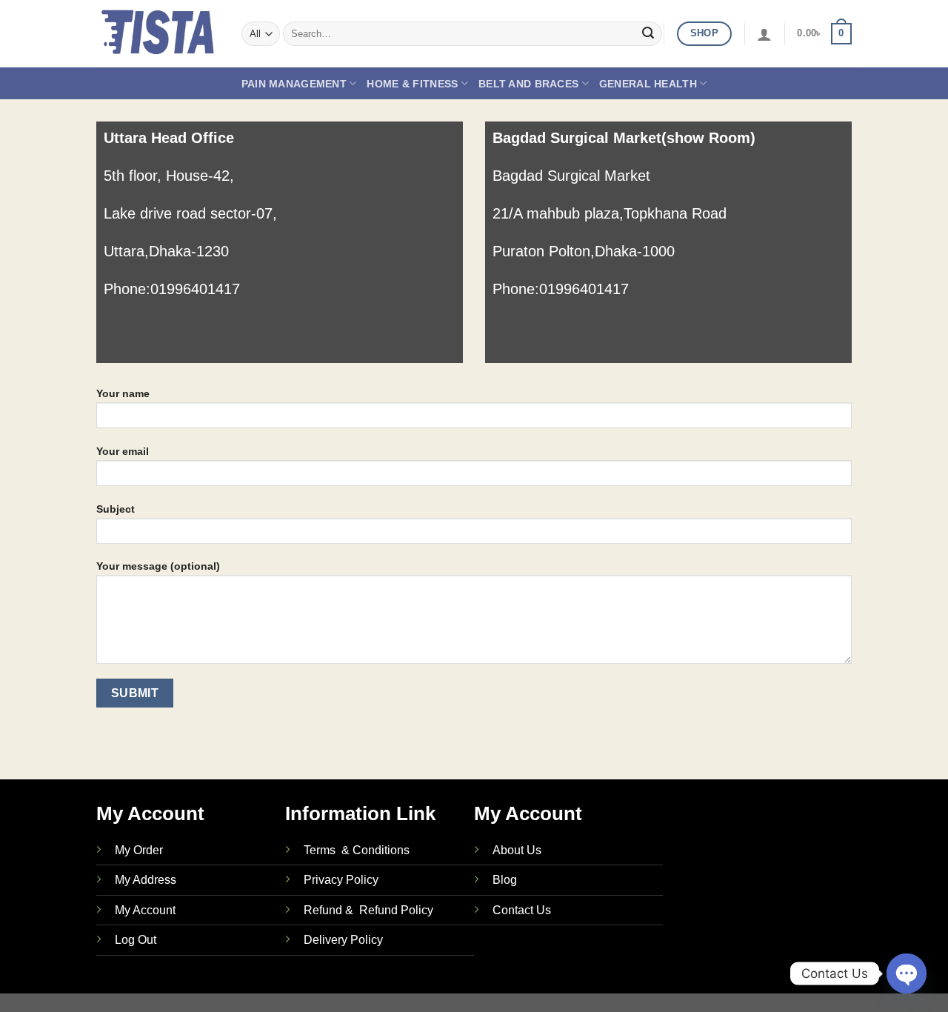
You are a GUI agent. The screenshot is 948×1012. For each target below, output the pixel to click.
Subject (115, 509)
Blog (505, 879)
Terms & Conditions (357, 850)
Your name (123, 393)
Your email (122, 451)
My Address (145, 879)
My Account (145, 910)
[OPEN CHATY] (907, 973)
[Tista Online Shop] (157, 33)
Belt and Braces (528, 84)
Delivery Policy (343, 939)
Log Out (135, 939)
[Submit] (648, 34)
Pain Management (294, 84)
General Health (648, 84)
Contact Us (522, 910)
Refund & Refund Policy (368, 910)
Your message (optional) (158, 566)
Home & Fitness (412, 84)
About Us (517, 850)
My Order (139, 850)
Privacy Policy (341, 879)
